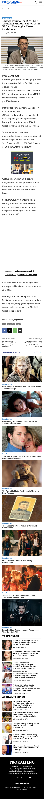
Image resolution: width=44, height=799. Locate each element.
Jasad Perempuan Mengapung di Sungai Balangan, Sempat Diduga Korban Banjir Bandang (24, 666)
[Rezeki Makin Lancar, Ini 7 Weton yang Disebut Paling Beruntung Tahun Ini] (7, 739)
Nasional (10, 9)
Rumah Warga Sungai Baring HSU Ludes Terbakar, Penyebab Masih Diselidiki (26, 714)
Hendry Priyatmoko (15, 320)
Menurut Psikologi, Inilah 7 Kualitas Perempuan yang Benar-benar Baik (25, 642)
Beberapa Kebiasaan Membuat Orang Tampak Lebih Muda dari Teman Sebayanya (27, 653)
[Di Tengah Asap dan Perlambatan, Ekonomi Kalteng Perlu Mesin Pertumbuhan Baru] (7, 706)
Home (4, 9)
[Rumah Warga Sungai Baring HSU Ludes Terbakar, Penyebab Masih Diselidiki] (7, 717)
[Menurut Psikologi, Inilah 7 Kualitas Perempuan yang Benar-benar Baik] (7, 645)
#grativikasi (11, 324)
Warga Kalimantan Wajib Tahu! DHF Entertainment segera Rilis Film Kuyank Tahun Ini (32, 344)
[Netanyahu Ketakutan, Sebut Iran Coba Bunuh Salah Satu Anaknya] (7, 750)
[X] (9, 330)
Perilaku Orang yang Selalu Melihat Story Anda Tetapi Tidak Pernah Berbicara (25, 676)
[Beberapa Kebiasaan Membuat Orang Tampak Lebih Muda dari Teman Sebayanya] (7, 656)
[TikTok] (22, 777)
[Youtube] (30, 777)
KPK (4, 324)
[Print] (20, 330)
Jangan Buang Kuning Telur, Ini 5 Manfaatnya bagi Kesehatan (26, 726)
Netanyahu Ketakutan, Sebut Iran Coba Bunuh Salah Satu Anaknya (26, 748)
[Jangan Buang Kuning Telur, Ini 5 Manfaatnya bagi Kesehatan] (7, 728)
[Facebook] (4, 330)
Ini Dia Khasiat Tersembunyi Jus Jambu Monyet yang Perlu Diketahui (11, 344)
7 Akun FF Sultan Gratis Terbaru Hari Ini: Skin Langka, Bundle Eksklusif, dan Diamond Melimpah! (26, 688)
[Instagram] (18, 777)
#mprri (18, 324)
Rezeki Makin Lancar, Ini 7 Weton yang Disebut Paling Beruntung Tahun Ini (25, 737)
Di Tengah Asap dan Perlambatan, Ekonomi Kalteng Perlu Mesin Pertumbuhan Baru (23, 704)
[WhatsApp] (15, 330)
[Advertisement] (22, 241)
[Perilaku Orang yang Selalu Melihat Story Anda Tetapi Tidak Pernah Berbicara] (7, 678)
